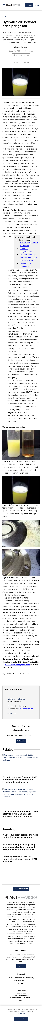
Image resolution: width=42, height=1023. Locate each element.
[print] (39, 63)
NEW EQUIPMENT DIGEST (21, 995)
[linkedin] (17, 63)
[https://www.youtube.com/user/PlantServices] (22, 984)
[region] (21, 1014)
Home (4, 16)
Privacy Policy (21, 1013)
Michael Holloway (21, 47)
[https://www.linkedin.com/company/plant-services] (19, 984)
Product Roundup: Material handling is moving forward (28, 257)
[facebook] (14, 63)
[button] (4, 5)
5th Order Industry (26, 709)
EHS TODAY (28, 998)
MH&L (21, 1000)
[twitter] (21, 63)
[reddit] (25, 63)
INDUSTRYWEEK (21, 993)
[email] (28, 63)
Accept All (21, 1019)
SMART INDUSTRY (16, 998)
